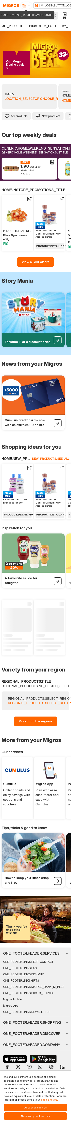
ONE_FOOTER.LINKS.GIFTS (21, 980)
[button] (35, 953)
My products (19, 116)
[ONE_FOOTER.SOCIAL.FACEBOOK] (7, 1067)
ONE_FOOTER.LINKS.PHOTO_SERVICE (28, 993)
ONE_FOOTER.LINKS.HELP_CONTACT (28, 962)
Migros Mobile (12, 999)
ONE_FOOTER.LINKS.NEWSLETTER (26, 1012)
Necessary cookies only (35, 1116)
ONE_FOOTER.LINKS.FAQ (20, 968)
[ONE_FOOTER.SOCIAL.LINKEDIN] (62, 1067)
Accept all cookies (35, 1107)
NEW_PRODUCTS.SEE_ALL (50, 458)
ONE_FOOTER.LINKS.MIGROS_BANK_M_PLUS (33, 987)
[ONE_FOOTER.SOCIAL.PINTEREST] (51, 1067)
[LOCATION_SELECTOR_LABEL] (26, 5)
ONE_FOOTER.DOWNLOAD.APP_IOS (15, 1059)
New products (51, 116)
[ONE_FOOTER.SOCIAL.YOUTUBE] (29, 1067)
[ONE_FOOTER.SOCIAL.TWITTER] (18, 1067)
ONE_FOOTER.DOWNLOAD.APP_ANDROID (43, 1059)
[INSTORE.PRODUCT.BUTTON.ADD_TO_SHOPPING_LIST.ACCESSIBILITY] (52, 162)
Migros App (10, 1006)
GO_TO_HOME (10, 5)
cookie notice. (49, 1100)
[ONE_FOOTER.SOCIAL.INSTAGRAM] (40, 1067)
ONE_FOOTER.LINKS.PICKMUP (23, 974)
